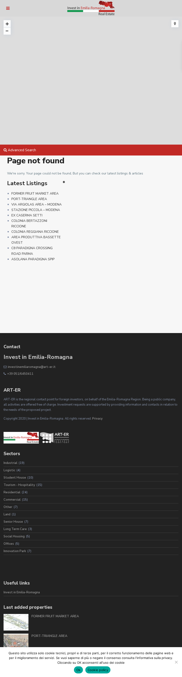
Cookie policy (98, 670)
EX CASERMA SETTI (26, 215)
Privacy (97, 418)
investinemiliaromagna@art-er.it (32, 367)
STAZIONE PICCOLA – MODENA (35, 210)
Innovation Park (15, 551)
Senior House (13, 522)
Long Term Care (15, 529)
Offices (9, 544)
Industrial (10, 463)
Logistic (9, 470)
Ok (78, 670)
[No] (176, 662)
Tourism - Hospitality (19, 485)
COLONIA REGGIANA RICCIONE (35, 231)
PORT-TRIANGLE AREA (29, 199)
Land (7, 514)
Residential (12, 492)
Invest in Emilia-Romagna (22, 592)
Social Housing (14, 536)
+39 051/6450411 (20, 374)
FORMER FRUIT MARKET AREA (35, 193)
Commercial (12, 500)
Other (8, 507)
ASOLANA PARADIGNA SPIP (33, 259)
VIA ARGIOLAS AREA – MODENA (36, 204)
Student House (15, 478)
